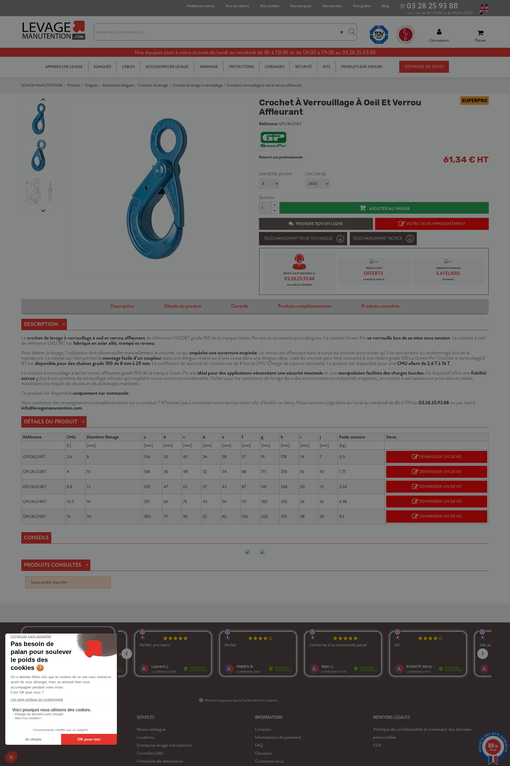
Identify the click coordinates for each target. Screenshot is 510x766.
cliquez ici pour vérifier (295, 700)
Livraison (263, 729)
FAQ (259, 745)
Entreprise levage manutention (164, 745)
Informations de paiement (278, 737)
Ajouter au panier (389, 208)
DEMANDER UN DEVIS (440, 456)
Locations (145, 737)
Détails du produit (182, 306)
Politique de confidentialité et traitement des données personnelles (422, 733)
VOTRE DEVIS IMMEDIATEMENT (435, 223)
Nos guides (362, 6)
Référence (268, 124)
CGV (377, 745)
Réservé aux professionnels (281, 157)
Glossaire (263, 753)
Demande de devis (424, 66)
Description (122, 306)
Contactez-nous (269, 761)
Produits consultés (380, 306)
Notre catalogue (151, 729)
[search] (351, 32)
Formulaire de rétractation (160, 761)
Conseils (239, 306)
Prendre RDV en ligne (319, 223)
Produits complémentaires (305, 306)
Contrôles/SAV (150, 753)
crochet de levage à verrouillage (59, 338)
